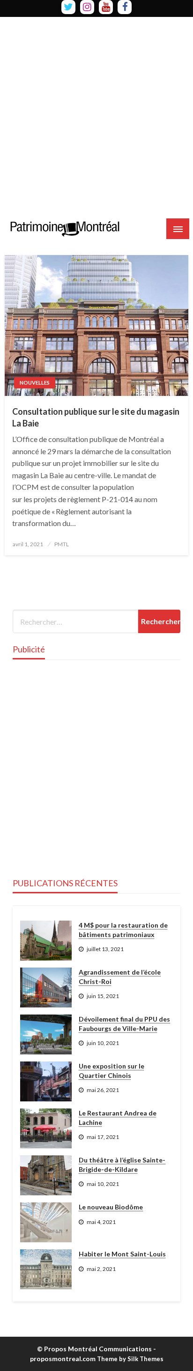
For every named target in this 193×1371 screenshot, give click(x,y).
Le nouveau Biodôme (111, 1207)
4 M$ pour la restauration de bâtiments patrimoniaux (123, 929)
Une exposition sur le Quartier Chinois (111, 1070)
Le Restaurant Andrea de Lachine (117, 1117)
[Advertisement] (96, 113)
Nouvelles (35, 383)
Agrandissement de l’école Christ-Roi (120, 976)
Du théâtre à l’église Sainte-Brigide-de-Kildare (122, 1164)
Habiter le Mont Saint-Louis (122, 1254)
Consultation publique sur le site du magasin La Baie (95, 417)
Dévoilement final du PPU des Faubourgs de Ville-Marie (124, 1023)
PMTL (61, 544)
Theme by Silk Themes (130, 1359)
